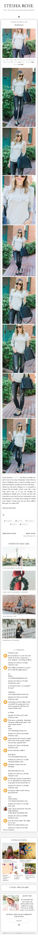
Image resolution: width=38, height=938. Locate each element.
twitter (19, 521)
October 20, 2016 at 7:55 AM (17, 681)
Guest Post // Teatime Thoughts (10, 861)
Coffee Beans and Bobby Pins (18, 813)
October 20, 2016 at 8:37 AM (17, 715)
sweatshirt (16, 477)
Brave (16, 64)
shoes (18, 60)
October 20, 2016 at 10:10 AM (18, 733)
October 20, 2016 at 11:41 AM (18, 804)
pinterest (30, 521)
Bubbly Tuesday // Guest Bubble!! (26, 861)
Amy (9, 806)
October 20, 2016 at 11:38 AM (18, 785)
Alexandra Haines (14, 761)
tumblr (14, 524)
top (9, 60)
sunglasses (25, 60)
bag (13, 60)
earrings (8, 62)
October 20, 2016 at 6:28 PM (17, 816)
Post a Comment (8, 830)
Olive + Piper (25, 62)
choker (33, 60)
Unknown (11, 653)
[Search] (19, 924)
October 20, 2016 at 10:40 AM (18, 745)
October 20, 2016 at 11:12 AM (18, 759)
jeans (5, 60)
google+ (25, 524)
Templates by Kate (29, 933)
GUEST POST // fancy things (18, 877)
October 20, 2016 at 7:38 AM (17, 663)
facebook (8, 521)
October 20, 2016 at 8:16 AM (17, 697)
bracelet (15, 62)
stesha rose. (19, 6)
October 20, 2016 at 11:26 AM (18, 773)
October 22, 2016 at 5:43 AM (17, 828)
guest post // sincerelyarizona (30, 877)
